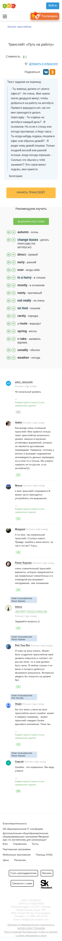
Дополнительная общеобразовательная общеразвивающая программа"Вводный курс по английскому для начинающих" (26, 836)
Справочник (20, 843)
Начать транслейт (31, 192)
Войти (53, 5)
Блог (5, 843)
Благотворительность (15, 823)
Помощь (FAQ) (44, 854)
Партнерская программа (17, 849)
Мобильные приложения (17, 854)
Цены (6, 860)
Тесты (35, 843)
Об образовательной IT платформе (23, 828)
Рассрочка (20, 860)
